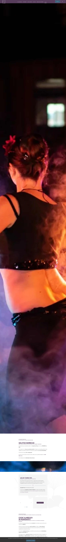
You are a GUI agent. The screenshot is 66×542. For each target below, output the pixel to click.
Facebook (27, 492)
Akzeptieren (29, 540)
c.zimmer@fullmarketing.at (34, 490)
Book (62, 1)
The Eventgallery (40, 502)
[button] (20, 502)
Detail (33, 540)
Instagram (23, 492)
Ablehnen (37, 540)
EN (48, 2)
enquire (57, 1)
